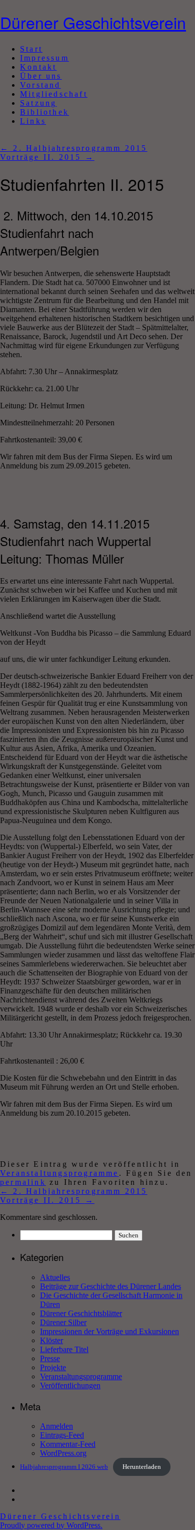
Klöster (51, 1340)
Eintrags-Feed (62, 1435)
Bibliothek (44, 112)
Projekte (53, 1367)
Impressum (44, 58)
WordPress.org (63, 1453)
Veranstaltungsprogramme (59, 1173)
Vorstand (40, 85)
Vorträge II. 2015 (47, 157)
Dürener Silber (63, 1322)
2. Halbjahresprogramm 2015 (74, 148)
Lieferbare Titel (64, 1349)
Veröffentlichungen (70, 1385)
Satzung (38, 103)
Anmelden (56, 1426)
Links (33, 121)
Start (31, 49)
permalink (23, 1182)
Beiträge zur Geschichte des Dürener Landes (110, 1286)
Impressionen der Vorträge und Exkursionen (109, 1331)
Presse (50, 1358)
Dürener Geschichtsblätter (81, 1313)
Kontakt (38, 67)
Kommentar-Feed (68, 1444)
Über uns (41, 76)
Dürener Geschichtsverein (93, 22)
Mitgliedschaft (54, 94)
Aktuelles (55, 1277)
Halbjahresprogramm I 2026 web (64, 1466)
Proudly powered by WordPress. (51, 1525)
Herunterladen (141, 1466)
